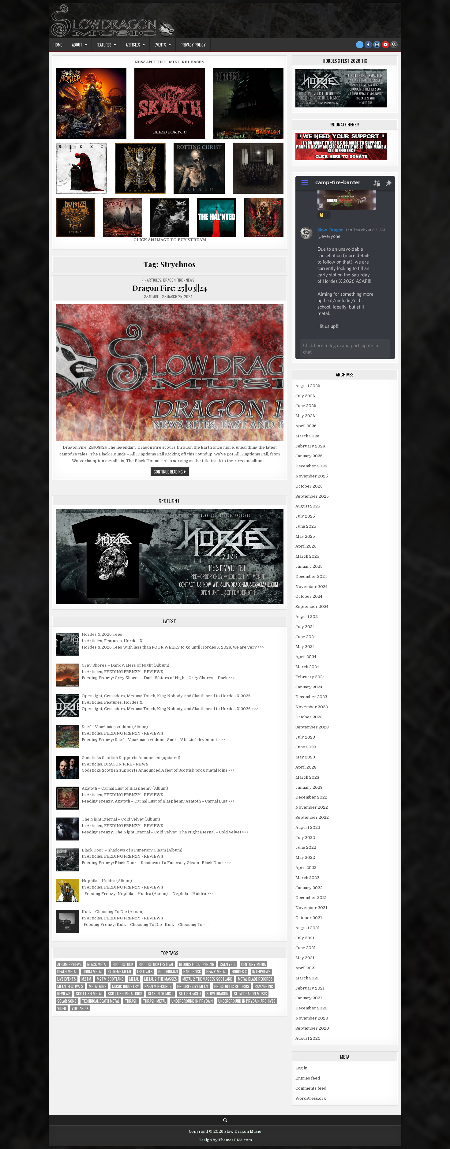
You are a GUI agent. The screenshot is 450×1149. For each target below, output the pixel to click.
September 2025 (312, 496)
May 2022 (305, 857)
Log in (301, 1068)
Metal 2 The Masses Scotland (207, 979)
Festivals (145, 972)
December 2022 (311, 797)
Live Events (66, 979)
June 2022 (305, 847)
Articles (154, 280)
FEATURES (104, 45)
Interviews (261, 972)
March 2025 (307, 556)
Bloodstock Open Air (196, 964)
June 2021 (305, 947)
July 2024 (305, 626)
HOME (58, 45)
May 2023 (305, 757)
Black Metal (97, 964)
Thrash (131, 1001)
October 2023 (309, 717)
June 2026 (305, 405)
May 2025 (305, 536)
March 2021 (307, 978)
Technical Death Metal (100, 1001)
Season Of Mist (160, 994)
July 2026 (305, 396)
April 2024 (305, 656)
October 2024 (308, 596)
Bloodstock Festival (156, 964)
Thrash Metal (154, 1001)
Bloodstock (123, 964)
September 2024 (311, 606)
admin (153, 296)
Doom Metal (92, 972)
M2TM (86, 979)
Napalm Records (158, 986)
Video (61, 1008)
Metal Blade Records (255, 979)
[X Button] (359, 44)
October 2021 (308, 917)
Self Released (190, 994)
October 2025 (309, 486)
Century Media (253, 964)
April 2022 (306, 867)
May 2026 (305, 416)
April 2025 (306, 546)
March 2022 (307, 877)
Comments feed (310, 1088)
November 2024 (311, 586)
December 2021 (311, 897)
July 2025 (305, 516)
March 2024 (307, 666)
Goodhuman (168, 972)
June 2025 (305, 526)
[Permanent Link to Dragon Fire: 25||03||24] (169, 372)
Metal (134, 979)
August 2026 (307, 386)
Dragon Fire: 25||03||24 (169, 288)
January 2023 (309, 787)
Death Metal (67, 972)
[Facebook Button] (368, 44)
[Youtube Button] (385, 44)
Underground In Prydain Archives (247, 1001)
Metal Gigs (98, 986)
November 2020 (311, 1018)
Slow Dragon (217, 994)
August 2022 (307, 827)
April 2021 (305, 968)
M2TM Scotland (110, 979)
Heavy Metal (216, 972)
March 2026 (307, 436)
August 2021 (307, 928)
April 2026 (306, 426)
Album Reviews (69, 964)
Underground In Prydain (192, 1001)
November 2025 (311, 476)
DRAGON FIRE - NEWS (178, 280)
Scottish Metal (89, 994)
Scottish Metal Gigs (125, 994)
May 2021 (304, 958)
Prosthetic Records (231, 986)
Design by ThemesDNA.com (225, 1140)
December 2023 (311, 696)
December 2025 (311, 466)
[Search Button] (394, 44)
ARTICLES (133, 45)
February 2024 (310, 677)
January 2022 (309, 887)
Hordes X (239, 972)
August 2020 (308, 1038)
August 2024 (307, 616)
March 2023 (307, 777)
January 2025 (309, 566)
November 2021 (311, 907)
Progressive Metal (193, 986)
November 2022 (311, 807)
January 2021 (308, 998)
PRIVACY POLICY (193, 45)
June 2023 (305, 747)
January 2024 (308, 687)
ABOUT (77, 45)
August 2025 (307, 506)
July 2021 (304, 938)
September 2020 (312, 1028)
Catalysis (228, 964)
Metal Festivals (70, 986)
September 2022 (312, 817)
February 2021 (309, 988)
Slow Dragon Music (250, 994)
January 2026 (309, 456)
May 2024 (305, 646)
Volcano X (80, 1008)
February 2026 (310, 446)
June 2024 (305, 636)
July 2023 (305, 737)
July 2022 (305, 837)
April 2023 (306, 767)
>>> (261, 647)
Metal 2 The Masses (160, 979)
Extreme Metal (120, 972)
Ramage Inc (264, 986)
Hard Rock (192, 972)
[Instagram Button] (377, 44)
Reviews (63, 994)
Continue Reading (171, 472)
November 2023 (311, 707)
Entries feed (307, 1078)
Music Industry (125, 986)
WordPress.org (310, 1098)
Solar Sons (67, 1001)
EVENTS (160, 45)
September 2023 (312, 727)
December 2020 (311, 1008)
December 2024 (311, 576)
